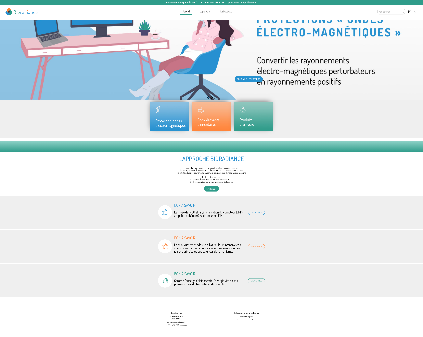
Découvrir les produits (248, 79)
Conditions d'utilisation (246, 320)
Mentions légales (246, 316)
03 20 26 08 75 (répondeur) (176, 325)
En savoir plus (256, 212)
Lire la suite (211, 188)
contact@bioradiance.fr (176, 322)
